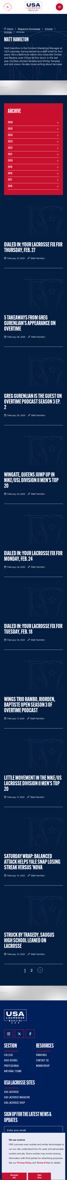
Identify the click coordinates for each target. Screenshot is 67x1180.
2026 (10, 122)
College (8, 1055)
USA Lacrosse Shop (14, 1103)
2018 (10, 173)
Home (10, 28)
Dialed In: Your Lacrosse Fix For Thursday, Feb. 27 (33, 247)
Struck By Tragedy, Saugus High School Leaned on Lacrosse (29, 940)
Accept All (14, 1176)
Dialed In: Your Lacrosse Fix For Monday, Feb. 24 (33, 556)
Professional (11, 1066)
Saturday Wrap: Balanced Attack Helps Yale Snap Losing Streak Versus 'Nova (32, 862)
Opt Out (39, 1176)
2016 (10, 186)
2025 (10, 128)
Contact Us (42, 1060)
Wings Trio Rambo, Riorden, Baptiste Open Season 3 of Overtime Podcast (29, 705)
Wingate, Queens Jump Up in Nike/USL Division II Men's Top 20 (31, 480)
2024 (10, 135)
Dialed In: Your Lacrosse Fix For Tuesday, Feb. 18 (33, 629)
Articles (49, 28)
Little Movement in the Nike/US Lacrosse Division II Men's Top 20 (33, 783)
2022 (10, 148)
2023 (10, 141)
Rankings (41, 1055)
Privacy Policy (24, 1162)
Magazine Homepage (29, 28)
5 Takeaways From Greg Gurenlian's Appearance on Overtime (30, 323)
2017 (10, 179)
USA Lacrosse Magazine (17, 1097)
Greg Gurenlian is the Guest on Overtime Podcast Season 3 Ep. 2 (33, 402)
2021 (10, 154)
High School (11, 1060)
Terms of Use (43, 1162)
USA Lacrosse (11, 1092)
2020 (10, 160)
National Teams (12, 1071)
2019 (10, 167)
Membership (43, 1066)
